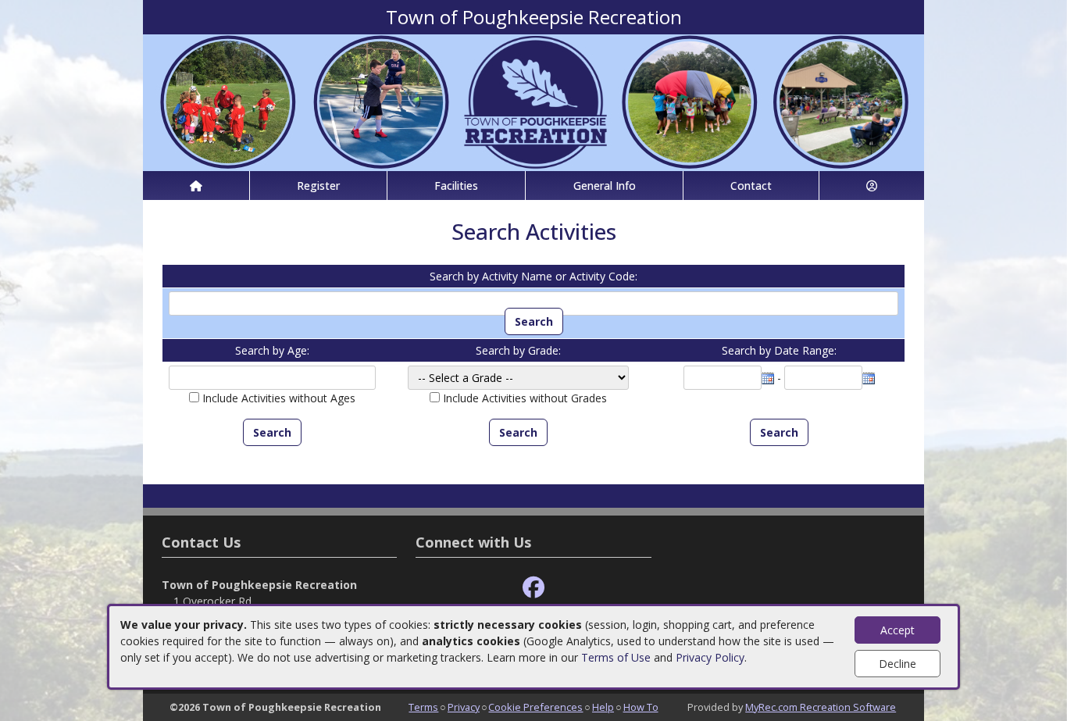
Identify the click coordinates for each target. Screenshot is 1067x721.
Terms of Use (616, 657)
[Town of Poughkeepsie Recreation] (533, 101)
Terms (423, 707)
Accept (897, 630)
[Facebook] (533, 587)
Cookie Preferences (535, 707)
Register (318, 185)
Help (603, 707)
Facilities (456, 185)
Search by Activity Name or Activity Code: (533, 276)
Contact (751, 185)
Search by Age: (272, 350)
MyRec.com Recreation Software (820, 707)
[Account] (871, 185)
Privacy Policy (710, 657)
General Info (604, 185)
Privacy (464, 707)
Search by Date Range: (779, 350)
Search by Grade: (518, 350)
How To (640, 707)
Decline (897, 663)
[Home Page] (196, 185)
